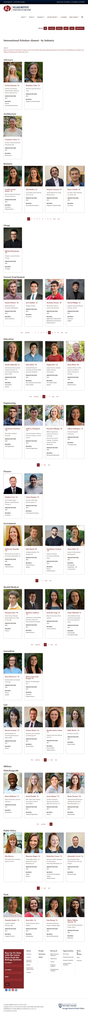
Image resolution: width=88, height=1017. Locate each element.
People (31, 17)
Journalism (78, 50)
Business (19, 50)
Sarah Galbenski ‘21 (12, 365)
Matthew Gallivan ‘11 (32, 613)
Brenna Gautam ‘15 (12, 730)
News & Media (73, 17)
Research (40, 17)
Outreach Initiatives (29, 961)
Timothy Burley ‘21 (12, 920)
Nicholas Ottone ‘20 (54, 303)
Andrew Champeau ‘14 (33, 429)
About (23, 17)
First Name (8, 963)
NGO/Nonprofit (13, 52)
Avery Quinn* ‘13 (53, 796)
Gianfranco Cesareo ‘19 (54, 550)
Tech (27, 52)
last (59, 219)
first (22, 332)
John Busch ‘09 (31, 549)
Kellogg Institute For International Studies (15, 1007)
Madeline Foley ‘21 (33, 85)
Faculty (52, 961)
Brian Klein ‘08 (73, 365)
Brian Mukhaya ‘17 (12, 796)
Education (42, 50)
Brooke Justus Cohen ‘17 (54, 731)
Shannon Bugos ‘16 (33, 856)
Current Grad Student (33, 50)
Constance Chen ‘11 (12, 139)
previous (27, 332)
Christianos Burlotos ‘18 (12, 429)
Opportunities (52, 17)
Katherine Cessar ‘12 (54, 856)
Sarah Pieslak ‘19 (32, 796)
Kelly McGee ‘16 (73, 730)
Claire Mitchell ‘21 (74, 613)
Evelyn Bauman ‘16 (12, 85)
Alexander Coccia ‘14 (75, 856)
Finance (55, 50)
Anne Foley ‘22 (73, 549)
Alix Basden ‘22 (31, 189)
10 (58, 332)
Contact (28, 957)
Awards (28, 965)
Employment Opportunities (30, 968)
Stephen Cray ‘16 (11, 497)
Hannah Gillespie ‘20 (54, 429)
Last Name (8, 969)
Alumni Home (79, 28)
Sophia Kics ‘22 (52, 365)
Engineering (49, 50)
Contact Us (33, 1009)
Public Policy (21, 52)
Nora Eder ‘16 (31, 920)
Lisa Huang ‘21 (52, 920)
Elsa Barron (9, 856)
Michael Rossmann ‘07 (12, 252)
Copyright (6, 1004)
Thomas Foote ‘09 (11, 613)
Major (66, 28)
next (54, 219)
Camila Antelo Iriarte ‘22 (10, 190)
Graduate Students (52, 965)
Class (71, 28)
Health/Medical (70, 50)
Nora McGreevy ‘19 (12, 677)
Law (83, 50)
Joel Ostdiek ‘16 (31, 303)
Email (7, 976)
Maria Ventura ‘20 (74, 796)
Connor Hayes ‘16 (32, 730)
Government (62, 50)
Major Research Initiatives (54, 954)
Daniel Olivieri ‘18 (11, 303)
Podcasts (79, 960)
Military (6, 52)
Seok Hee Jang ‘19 (53, 613)
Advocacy (6, 50)
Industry (59, 28)
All (45, 28)
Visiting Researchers (68, 957)
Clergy (24, 50)
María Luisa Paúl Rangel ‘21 (32, 677)
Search (82, 18)
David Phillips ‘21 (74, 303)
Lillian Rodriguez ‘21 (75, 429)
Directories (42, 954)
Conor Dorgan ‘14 (32, 497)
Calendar (64, 17)
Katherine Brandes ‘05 (12, 550)
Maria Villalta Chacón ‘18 (72, 921)
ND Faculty (66, 954)
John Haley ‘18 (31, 365)
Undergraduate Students (54, 970)
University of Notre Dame (20, 1004)
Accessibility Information (10, 1011)
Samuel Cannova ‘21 (54, 189)
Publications (53, 958)
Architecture (13, 50)
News (78, 957)
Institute (28, 954)
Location (51, 28)
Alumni (41, 957)
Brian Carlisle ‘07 (73, 189)
